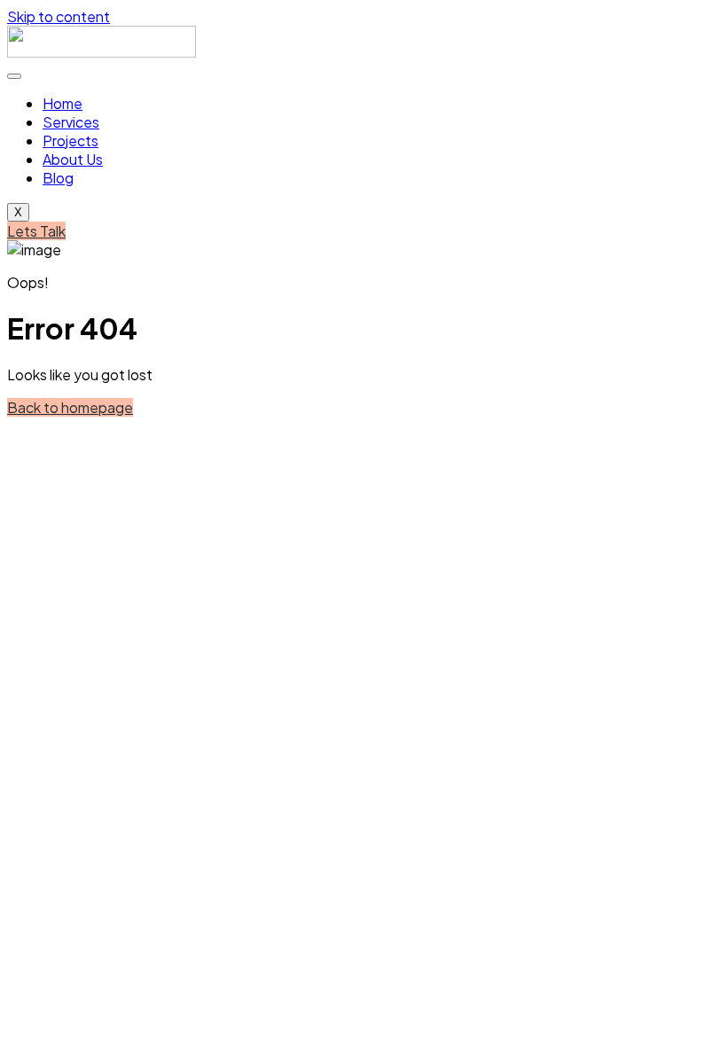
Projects (70, 140)
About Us (73, 159)
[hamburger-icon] (14, 76)
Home (62, 103)
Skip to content (58, 16)
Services (71, 122)
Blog (58, 177)
